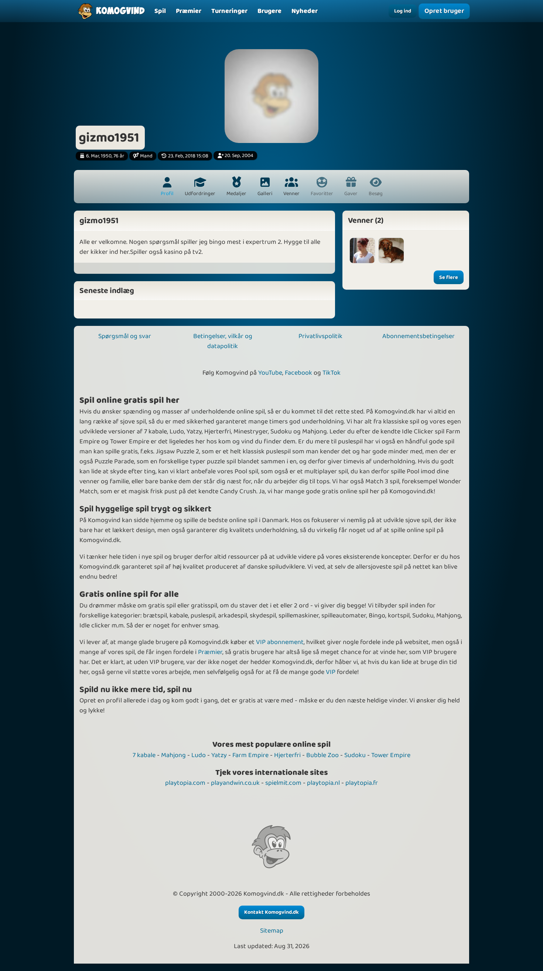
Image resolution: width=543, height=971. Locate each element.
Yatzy (219, 755)
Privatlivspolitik (320, 336)
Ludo (198, 755)
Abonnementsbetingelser (418, 336)
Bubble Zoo (322, 755)
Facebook (298, 373)
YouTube (270, 373)
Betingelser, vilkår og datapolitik (222, 341)
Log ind (402, 11)
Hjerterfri (287, 755)
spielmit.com (283, 783)
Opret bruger (444, 11)
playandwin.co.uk (235, 783)
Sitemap (271, 931)
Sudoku (355, 755)
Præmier (210, 652)
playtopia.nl (323, 783)
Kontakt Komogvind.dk (271, 912)
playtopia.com (185, 783)
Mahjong (173, 755)
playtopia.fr (361, 783)
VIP (330, 672)
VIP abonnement (280, 642)
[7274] (391, 250)
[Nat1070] (362, 250)
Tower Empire (390, 755)
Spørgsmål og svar (124, 336)
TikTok (331, 373)
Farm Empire (250, 755)
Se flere (448, 277)
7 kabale (144, 755)
